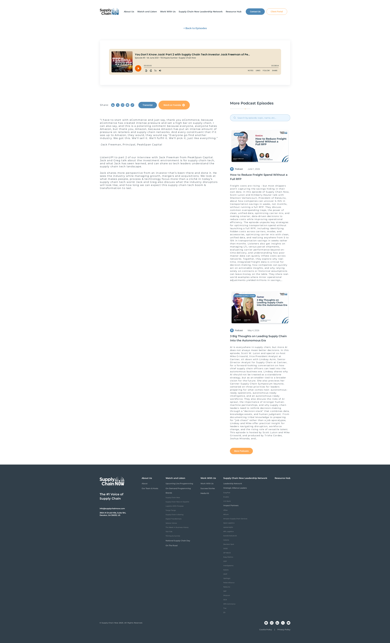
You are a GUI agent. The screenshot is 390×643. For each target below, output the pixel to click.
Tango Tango (171, 510)
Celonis (226, 540)
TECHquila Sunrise (173, 536)
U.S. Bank (227, 501)
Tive (224, 608)
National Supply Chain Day (178, 540)
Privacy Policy (283, 629)
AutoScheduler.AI (230, 536)
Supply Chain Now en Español (177, 502)
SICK (225, 600)
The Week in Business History (177, 527)
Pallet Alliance (228, 583)
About (144, 483)
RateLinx (226, 587)
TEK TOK (169, 532)
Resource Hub (282, 478)
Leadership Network (232, 483)
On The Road (171, 545)
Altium (226, 514)
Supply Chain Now (173, 498)
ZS (224, 612)
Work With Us (206, 483)
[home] (109, 11)
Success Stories (207, 488)
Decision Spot (228, 544)
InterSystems (228, 566)
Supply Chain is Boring (174, 515)
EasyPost (226, 493)
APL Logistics (228, 531)
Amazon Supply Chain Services (235, 519)
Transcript (148, 105)
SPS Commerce (229, 604)
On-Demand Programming (178, 488)
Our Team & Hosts (150, 488)
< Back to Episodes (195, 28)
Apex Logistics (228, 523)
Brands (169, 493)
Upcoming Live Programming (179, 483)
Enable (226, 497)
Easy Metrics (228, 557)
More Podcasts (241, 451)
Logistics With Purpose (175, 506)
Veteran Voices (171, 523)
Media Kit (204, 493)
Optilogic (226, 578)
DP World (227, 553)
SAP (224, 591)
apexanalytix (228, 527)
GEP (225, 561)
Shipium (226, 595)
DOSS (225, 549)
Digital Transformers (173, 519)
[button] (129, 11)
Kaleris (226, 570)
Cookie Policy (265, 629)
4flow (225, 510)
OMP (225, 574)
